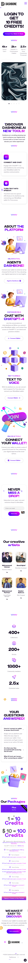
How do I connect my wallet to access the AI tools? (13, 729)
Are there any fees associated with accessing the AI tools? (12, 749)
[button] (11, 103)
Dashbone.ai (12, 957)
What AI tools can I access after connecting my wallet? (13, 757)
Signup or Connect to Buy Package (14, 898)
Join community (14, 931)
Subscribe (14, 513)
